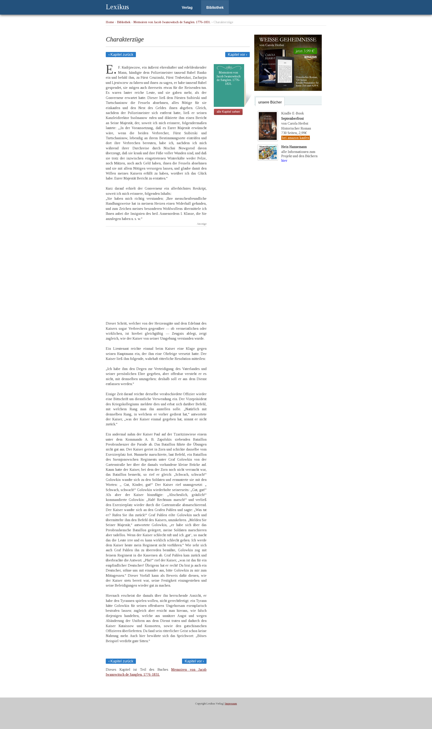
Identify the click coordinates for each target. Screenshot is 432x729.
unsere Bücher (270, 102)
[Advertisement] (156, 270)
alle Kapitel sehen (228, 111)
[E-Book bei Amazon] (288, 90)
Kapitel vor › (237, 54)
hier (284, 160)
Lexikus (117, 7)
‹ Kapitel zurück (120, 54)
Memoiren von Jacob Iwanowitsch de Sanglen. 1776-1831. (172, 22)
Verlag (187, 7)
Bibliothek (215, 7)
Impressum (231, 703)
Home (110, 22)
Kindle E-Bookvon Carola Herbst (294, 118)
